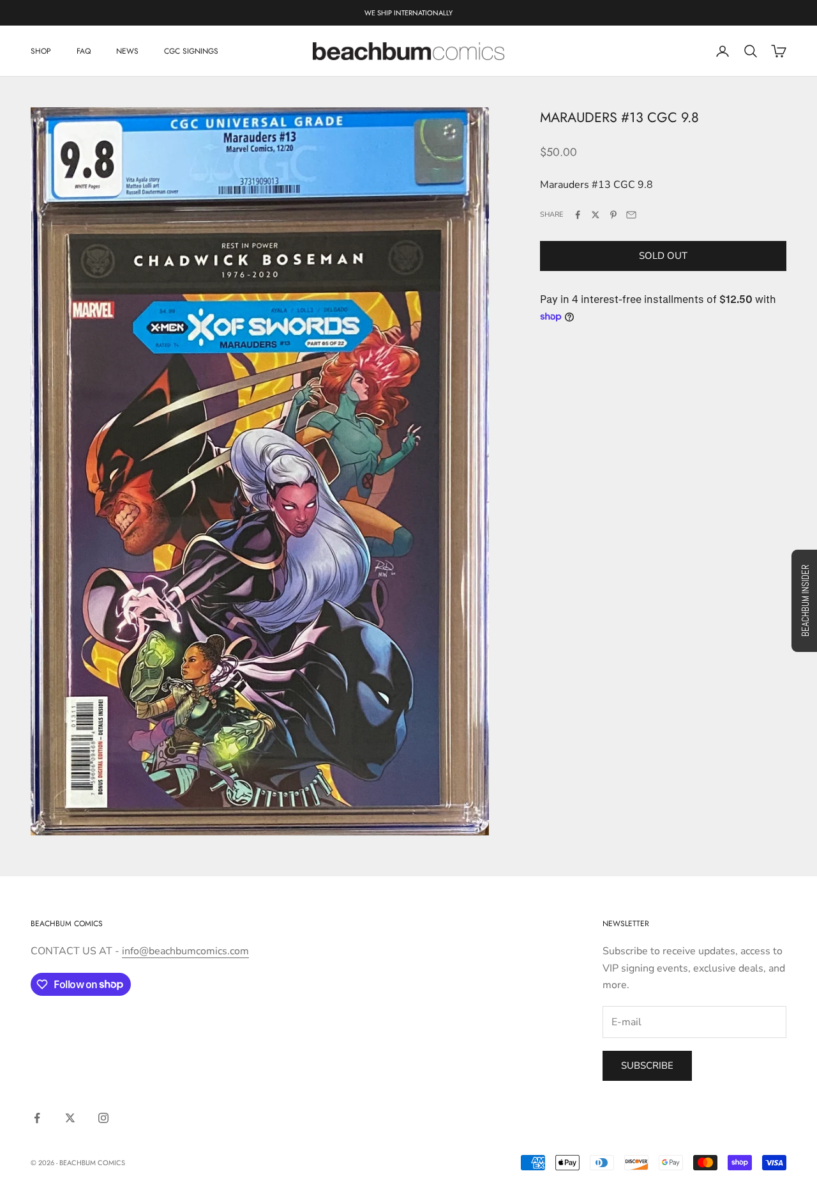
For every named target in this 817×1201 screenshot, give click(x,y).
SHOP (41, 51)
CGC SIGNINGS (191, 51)
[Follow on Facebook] (37, 1118)
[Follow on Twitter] (70, 1118)
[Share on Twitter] (595, 215)
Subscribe (647, 1065)
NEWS (127, 51)
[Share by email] (631, 215)
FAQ (84, 51)
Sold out (663, 255)
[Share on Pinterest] (613, 215)
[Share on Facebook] (578, 215)
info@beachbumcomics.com (185, 951)
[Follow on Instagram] (103, 1118)
